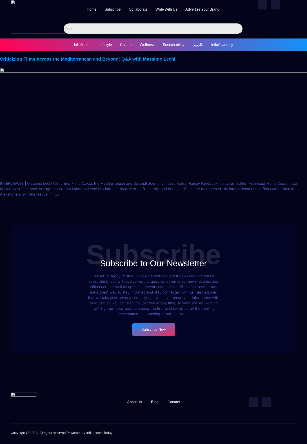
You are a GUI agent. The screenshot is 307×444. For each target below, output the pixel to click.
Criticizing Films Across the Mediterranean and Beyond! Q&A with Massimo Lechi (87, 59)
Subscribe (113, 9)
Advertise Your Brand (202, 9)
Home (91, 9)
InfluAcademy (222, 45)
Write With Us (166, 9)
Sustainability (173, 45)
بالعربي (197, 45)
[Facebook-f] (262, 4)
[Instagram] (275, 4)
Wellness (147, 45)
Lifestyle (105, 45)
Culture (126, 45)
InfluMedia (82, 45)
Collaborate (138, 9)
